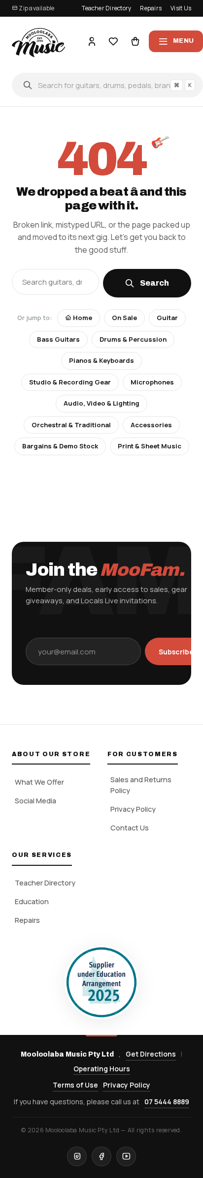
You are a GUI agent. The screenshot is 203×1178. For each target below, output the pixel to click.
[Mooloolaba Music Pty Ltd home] (38, 41)
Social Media (35, 800)
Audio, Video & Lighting (101, 403)
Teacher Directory (106, 8)
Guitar (167, 317)
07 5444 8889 (166, 1101)
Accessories (151, 424)
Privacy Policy (133, 809)
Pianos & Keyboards (101, 360)
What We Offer (39, 782)
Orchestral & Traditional (71, 424)
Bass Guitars (58, 339)
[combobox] (107, 85)
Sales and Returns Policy (140, 785)
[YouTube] (126, 1156)
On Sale (124, 317)
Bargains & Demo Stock (60, 446)
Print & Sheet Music (149, 446)
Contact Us (129, 827)
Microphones (152, 382)
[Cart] (135, 41)
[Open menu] (176, 41)
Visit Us (180, 8)
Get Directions (151, 1054)
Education (32, 901)
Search (154, 283)
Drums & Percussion (133, 339)
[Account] (91, 41)
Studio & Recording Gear (70, 382)
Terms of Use (75, 1085)
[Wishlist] (113, 41)
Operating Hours (101, 1068)
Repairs (151, 8)
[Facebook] (101, 1156)
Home (81, 317)
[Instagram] (77, 1156)
